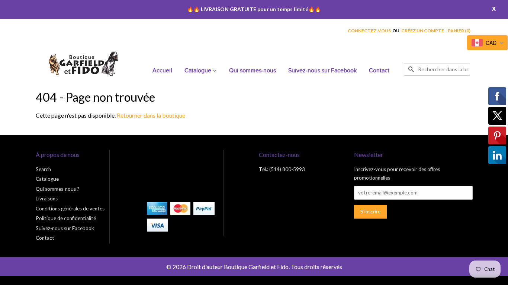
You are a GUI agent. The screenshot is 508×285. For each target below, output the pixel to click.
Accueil (162, 70)
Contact (379, 70)
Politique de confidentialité (66, 218)
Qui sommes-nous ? (57, 189)
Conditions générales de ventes (70, 209)
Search (43, 169)
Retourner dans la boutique (151, 115)
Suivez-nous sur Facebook (322, 70)
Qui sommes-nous (252, 70)
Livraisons (47, 199)
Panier (459, 30)
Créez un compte (422, 30)
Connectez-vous (369, 30)
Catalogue (198, 70)
